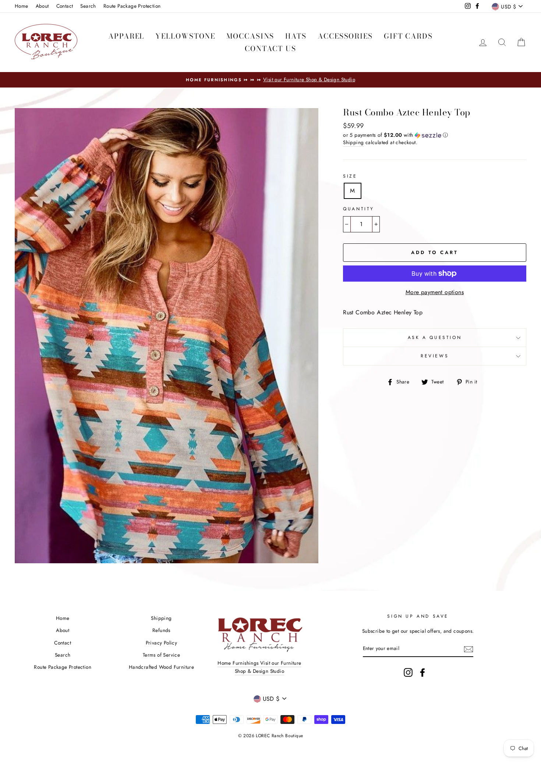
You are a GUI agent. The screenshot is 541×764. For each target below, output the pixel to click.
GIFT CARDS (408, 36)
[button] (434, 135)
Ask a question (435, 337)
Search (88, 6)
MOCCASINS (250, 36)
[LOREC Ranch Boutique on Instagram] (408, 672)
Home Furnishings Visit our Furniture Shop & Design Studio (259, 667)
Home (21, 6)
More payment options (435, 292)
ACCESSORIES (345, 36)
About (42, 6)
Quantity (358, 209)
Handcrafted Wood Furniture (161, 667)
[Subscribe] (468, 649)
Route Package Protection (132, 6)
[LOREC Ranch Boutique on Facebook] (422, 672)
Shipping (353, 142)
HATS (296, 36)
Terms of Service (161, 654)
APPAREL (126, 36)
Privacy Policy (161, 642)
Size (350, 176)
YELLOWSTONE (185, 36)
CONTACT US (270, 48)
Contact (64, 6)
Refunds (161, 630)
